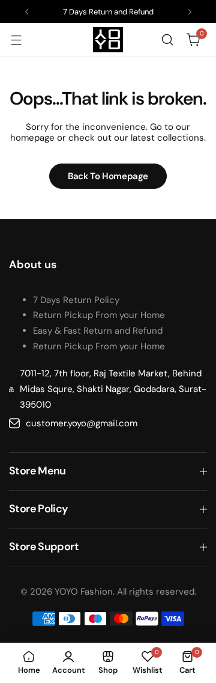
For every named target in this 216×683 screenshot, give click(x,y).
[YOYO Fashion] (108, 39)
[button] (26, 11)
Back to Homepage (108, 176)
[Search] (167, 39)
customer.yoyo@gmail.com (81, 423)
